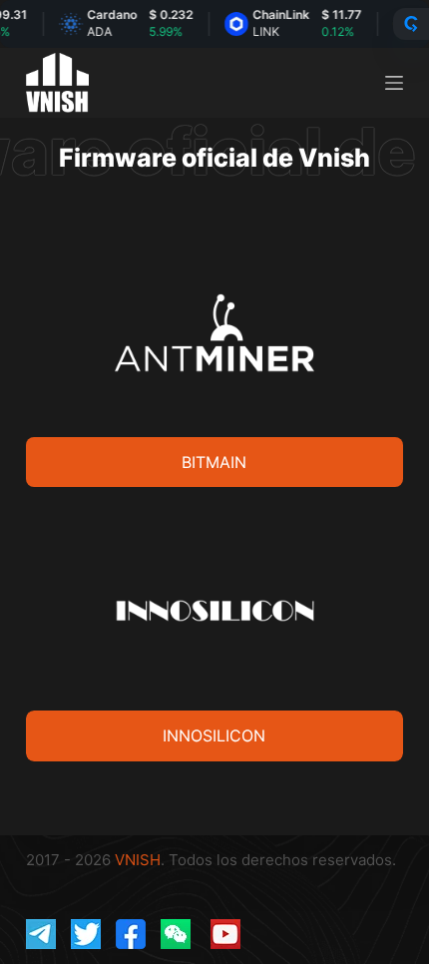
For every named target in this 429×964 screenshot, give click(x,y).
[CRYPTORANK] (411, 24)
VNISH (138, 859)
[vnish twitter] (86, 933)
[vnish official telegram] (41, 933)
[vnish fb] (131, 933)
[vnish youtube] (225, 933)
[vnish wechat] (176, 933)
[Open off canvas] (394, 83)
